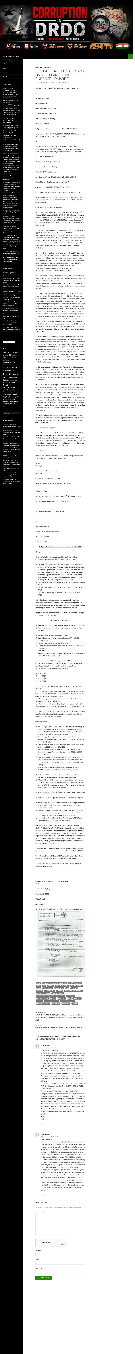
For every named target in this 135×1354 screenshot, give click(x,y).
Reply (44, 1124)
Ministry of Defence (9, 382)
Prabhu (54, 82)
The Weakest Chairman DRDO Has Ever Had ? (11, 274)
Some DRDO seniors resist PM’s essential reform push (11, 303)
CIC (70, 983)
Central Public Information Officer (54, 983)
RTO (69, 998)
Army (7, 355)
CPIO (38, 985)
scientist (13, 399)
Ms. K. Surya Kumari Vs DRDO (73, 991)
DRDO (39, 988)
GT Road (74, 988)
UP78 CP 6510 (66, 1003)
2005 (14, 353)
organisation (12, 390)
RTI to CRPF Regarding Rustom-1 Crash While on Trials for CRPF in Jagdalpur (10, 197)
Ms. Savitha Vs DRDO (43, 993)
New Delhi (7, 385)
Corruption (77, 983)
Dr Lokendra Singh (62, 985)
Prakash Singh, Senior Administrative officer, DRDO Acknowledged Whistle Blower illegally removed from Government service (11, 220)
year (4, 406)
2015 (4, 355)
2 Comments (65, 82)
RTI (4, 399)
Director (13, 367)
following (5, 378)
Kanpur (39, 991)
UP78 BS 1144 (55, 1003)
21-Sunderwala (8, 353)
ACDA (38, 983)
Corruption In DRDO (11, 56)
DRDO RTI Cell (59, 988)
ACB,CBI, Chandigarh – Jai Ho (11, 193)
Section (39, 1001)
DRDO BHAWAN (48, 988)
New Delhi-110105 (58, 993)
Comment (39, 1213)
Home (5, 76)
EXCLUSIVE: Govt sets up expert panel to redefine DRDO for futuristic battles (11, 259)
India (5, 380)
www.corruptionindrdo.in (10, 403)
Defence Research (9, 365)
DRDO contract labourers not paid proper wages (11, 280)
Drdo (37, 67)
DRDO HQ (15, 374)
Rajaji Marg (70, 996)
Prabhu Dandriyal (8, 392)
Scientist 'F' (77, 998)
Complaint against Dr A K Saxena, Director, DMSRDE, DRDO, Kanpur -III (58, 1026)
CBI (10, 355)
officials (5, 390)
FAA (67, 988)
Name (38, 1251)
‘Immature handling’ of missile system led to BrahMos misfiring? (11, 188)
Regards (11, 397)
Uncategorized (45, 67)
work (16, 401)
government (13, 378)
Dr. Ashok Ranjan (76, 985)
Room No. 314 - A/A (42, 998)
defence (6, 360)
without (12, 401)
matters (59, 991)
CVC (9, 357)
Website (38, 1268)
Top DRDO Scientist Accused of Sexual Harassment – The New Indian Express (11, 293)
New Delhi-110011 (10, 387)
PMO (16, 390)
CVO (12, 357)
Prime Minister (7, 394)
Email (37, 1259)
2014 (17, 353)
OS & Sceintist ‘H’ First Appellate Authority (50, 996)
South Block (6, 401)
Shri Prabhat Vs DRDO (51, 1001)
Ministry (14, 380)
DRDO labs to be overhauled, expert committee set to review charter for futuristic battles (11, 253)
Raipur (14, 394)
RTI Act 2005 (61, 998)
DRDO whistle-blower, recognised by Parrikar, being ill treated (11, 212)
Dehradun (6, 368)
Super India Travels (43, 1003)
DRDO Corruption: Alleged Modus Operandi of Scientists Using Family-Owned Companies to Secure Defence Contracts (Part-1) (11, 129)
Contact (6, 72)
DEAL (15, 357)
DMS (44, 985)
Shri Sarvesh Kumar (67, 1001)
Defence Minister (9, 362)
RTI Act (53, 998)
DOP (12, 370)
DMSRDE (50, 985)
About (5, 68)
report (16, 397)
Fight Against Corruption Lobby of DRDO (11, 286)
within (75, 1003)
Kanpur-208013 (49, 991)
